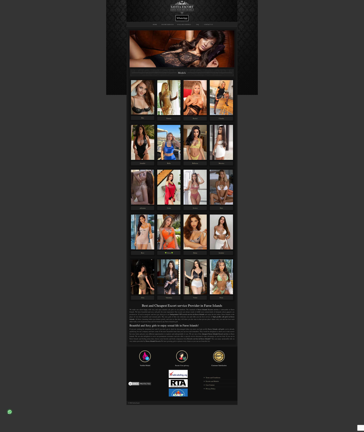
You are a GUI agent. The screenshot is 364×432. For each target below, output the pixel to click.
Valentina (169, 298)
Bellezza (195, 163)
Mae (142, 118)
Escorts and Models (212, 381)
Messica (221, 163)
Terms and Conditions (213, 377)
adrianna (143, 208)
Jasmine (221, 253)
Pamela (168, 118)
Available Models (184, 24)
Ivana (169, 208)
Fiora (221, 298)
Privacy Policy (210, 389)
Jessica (195, 208)
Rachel (195, 118)
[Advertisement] (57, 418)
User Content (210, 385)
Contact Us (208, 24)
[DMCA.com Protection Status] (140, 383)
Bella (169, 163)
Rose (142, 253)
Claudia (221, 118)
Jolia (142, 298)
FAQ (197, 24)
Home (155, 24)
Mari (221, 208)
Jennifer (142, 163)
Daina (195, 253)
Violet (195, 298)
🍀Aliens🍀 (169, 253)
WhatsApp (182, 18)
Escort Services (167, 24)
